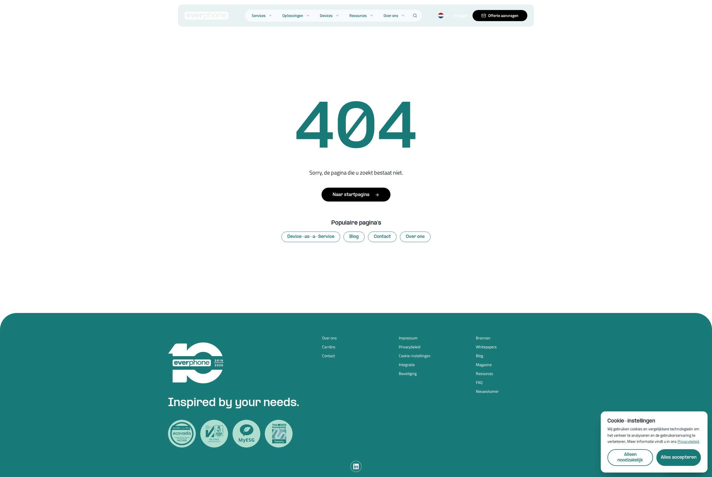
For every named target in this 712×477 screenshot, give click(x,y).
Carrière (328, 347)
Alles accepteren (678, 457)
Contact (382, 236)
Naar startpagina (351, 194)
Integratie (407, 364)
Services (259, 15)
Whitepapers (486, 347)
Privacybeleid (409, 347)
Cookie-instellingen (415, 356)
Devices (326, 15)
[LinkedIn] (356, 466)
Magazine (484, 364)
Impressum (408, 338)
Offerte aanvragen (503, 15)
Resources (358, 15)
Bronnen (483, 338)
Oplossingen (292, 15)
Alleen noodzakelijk (630, 457)
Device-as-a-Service (310, 236)
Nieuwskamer (487, 391)
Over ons (391, 15)
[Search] (415, 15)
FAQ (479, 382)
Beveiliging (408, 373)
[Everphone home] (206, 15)
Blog (354, 236)
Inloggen (461, 15)
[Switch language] (443, 15)
